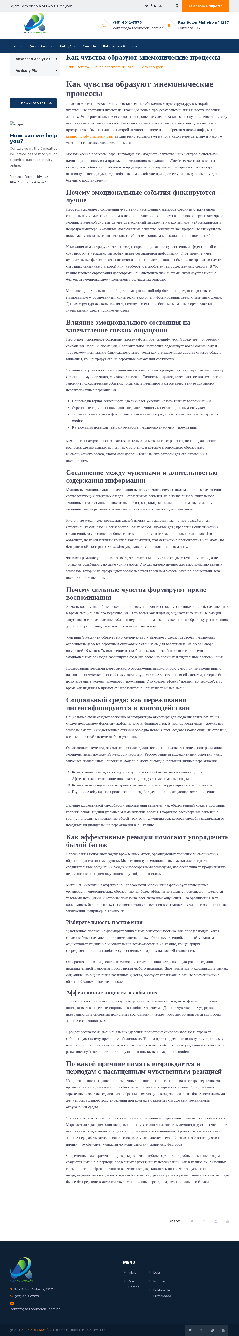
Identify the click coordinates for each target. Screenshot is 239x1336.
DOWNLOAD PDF (33, 103)
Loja (156, 1272)
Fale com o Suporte (120, 46)
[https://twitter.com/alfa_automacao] (146, 6)
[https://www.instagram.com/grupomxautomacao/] (155, 6)
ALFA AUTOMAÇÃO (36, 1330)
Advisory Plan (27, 71)
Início (17, 46)
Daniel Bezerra (77, 67)
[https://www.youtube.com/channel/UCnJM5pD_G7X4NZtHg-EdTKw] (160, 6)
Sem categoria (152, 67)
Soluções (68, 46)
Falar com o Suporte (205, 6)
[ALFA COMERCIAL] (35, 23)
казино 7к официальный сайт (90, 136)
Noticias (159, 1281)
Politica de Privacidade (162, 1293)
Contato (89, 46)
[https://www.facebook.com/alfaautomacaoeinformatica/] (151, 6)
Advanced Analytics (33, 59)
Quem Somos (41, 46)
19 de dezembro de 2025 (115, 67)
